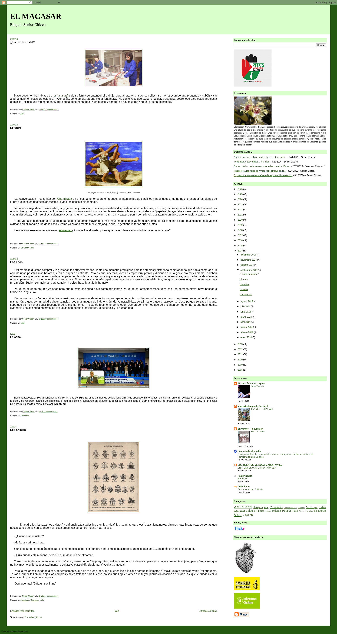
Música (276, 510)
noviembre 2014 (248, 259)
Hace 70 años (258, 431)
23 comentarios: (51, 244)
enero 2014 (246, 337)
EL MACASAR (35, 16)
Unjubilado (244, 486)
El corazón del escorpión (251, 383)
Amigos (258, 507)
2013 (240, 344)
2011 (240, 354)
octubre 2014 (247, 265)
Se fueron (25, 248)
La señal (15, 336)
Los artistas (18, 429)
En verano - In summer (250, 428)
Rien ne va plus (306, 511)
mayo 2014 (246, 317)
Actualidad (25, 600)
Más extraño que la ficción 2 (253, 406)
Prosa (295, 511)
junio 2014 (246, 311)
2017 (240, 235)
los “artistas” (60, 95)
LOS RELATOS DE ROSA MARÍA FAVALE (260, 465)
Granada (239, 510)
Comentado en (290, 508)
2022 (240, 209)
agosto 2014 (247, 301)
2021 (240, 214)
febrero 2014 (247, 332)
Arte (266, 507)
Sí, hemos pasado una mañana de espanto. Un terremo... (263, 175)
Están (322, 507)
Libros (261, 511)
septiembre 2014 (249, 270)
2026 (240, 189)
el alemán (65, 230)
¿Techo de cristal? (22, 42)
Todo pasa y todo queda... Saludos (251, 161)
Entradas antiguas (208, 611)
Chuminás (25, 416)
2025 (240, 194)
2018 (240, 230)
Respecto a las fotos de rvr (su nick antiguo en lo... (260, 171)
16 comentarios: (51, 596)
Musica (268, 511)
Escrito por (312, 507)
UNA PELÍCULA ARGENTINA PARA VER (257, 468)
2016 (240, 240)
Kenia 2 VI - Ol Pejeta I (262, 409)
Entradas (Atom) (33, 617)
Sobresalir (242, 478)
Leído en (251, 510)
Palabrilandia (245, 475)
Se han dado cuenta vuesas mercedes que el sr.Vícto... (262, 166)
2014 (240, 250)
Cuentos (301, 508)
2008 (240, 370)
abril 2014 (245, 322)
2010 (240, 359)
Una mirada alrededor (249, 451)
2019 (240, 225)
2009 (240, 364)
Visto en (248, 514)
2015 (240, 245)
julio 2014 (245, 306)
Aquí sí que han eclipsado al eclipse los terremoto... (260, 157)
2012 (240, 349)
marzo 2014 (246, 327)
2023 (240, 204)
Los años (16, 262)
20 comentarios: (51, 319)
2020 (240, 219)
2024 (240, 199)
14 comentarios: (50, 412)
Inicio (116, 611)
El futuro (16, 127)
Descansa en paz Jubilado (250, 489)
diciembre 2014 (248, 254)
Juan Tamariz (257, 386)
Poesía (286, 510)
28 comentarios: (51, 110)
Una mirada (64, 198)
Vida (22, 114)
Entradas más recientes (22, 611)
